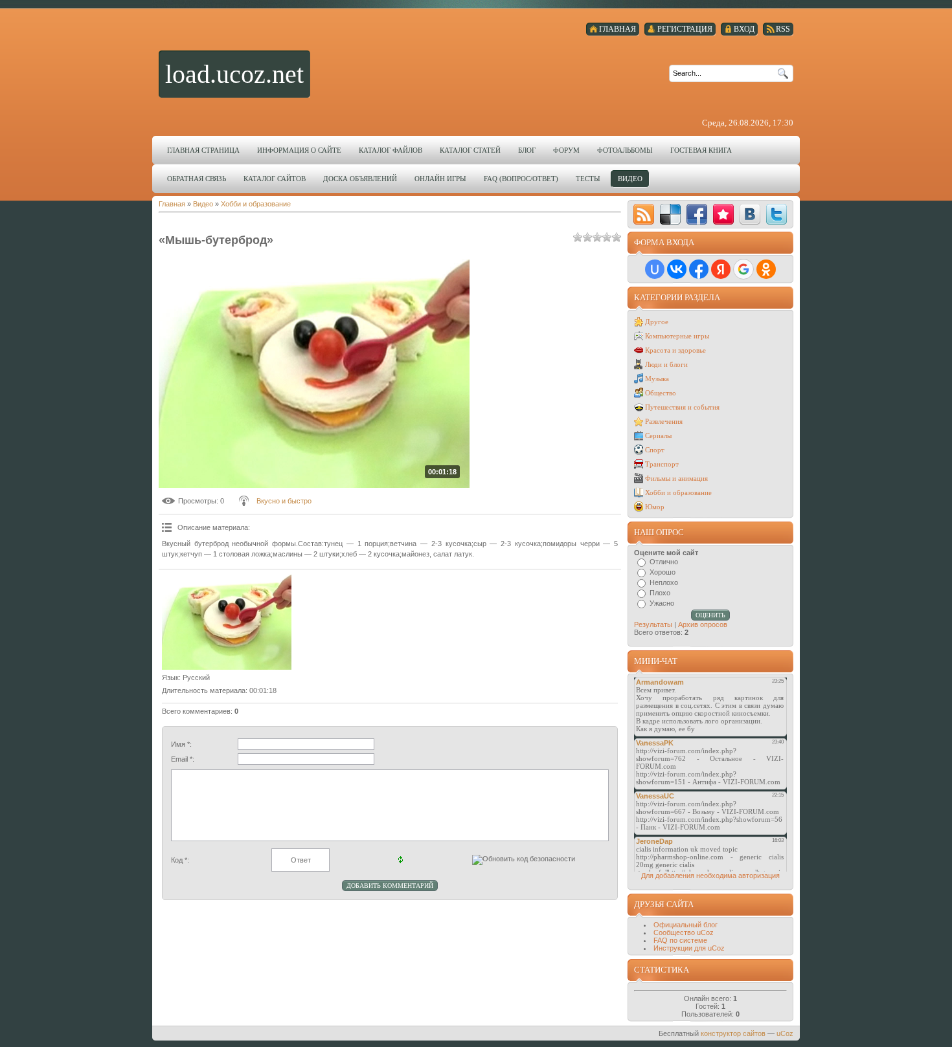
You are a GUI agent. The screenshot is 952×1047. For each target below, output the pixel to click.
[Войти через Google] (743, 269)
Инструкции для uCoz (689, 948)
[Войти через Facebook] (698, 269)
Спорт (654, 450)
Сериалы (658, 435)
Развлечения (664, 421)
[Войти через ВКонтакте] (676, 269)
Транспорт (662, 464)
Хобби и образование (256, 204)
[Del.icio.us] (670, 214)
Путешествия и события (682, 407)
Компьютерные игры (677, 336)
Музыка (657, 378)
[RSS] (643, 214)
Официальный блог (685, 925)
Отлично (664, 562)
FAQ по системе (680, 940)
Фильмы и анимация (676, 478)
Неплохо (664, 582)
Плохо (660, 593)
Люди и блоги (666, 364)
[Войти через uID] (654, 269)
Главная (172, 204)
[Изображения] (226, 621)
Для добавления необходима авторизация (710, 875)
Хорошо (662, 572)
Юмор (654, 507)
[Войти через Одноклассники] (766, 269)
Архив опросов (702, 624)
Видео (203, 204)
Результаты (653, 624)
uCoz (784, 1033)
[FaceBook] (696, 214)
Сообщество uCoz (683, 932)
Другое (656, 321)
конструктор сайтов (733, 1033)
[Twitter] (776, 214)
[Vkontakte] (750, 214)
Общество (660, 393)
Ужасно (662, 603)
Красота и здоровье (675, 350)
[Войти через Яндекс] (721, 269)
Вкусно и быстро (284, 501)
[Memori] (723, 214)
